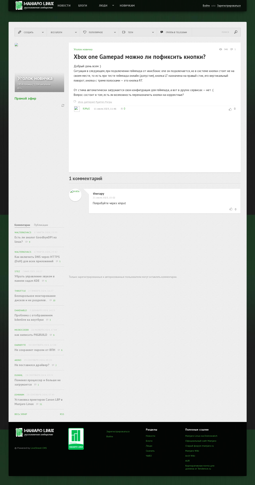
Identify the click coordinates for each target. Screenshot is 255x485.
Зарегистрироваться (229, 5)
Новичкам (127, 5)
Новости (64, 5)
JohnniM (19, 394)
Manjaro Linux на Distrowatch (201, 435)
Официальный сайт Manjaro (200, 440)
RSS (20, 88)
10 (54, 300)
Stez (17, 271)
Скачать (150, 450)
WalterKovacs (23, 232)
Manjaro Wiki (192, 450)
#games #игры (104, 101)
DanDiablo (21, 310)
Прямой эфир (25, 98)
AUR (187, 460)
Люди (103, 5)
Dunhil (19, 375)
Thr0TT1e (20, 290)
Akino (18, 360)
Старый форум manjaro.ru (199, 445)
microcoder (22, 329)
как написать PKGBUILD (31, 335)
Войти (206, 5)
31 (41, 404)
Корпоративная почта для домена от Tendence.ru (199, 467)
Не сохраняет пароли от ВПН (35, 350)
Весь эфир (21, 414)
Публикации (41, 225)
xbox (80, 101)
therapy (98, 193)
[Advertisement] (155, 139)
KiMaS (86, 108)
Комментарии (22, 225)
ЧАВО (149, 455)
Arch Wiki (190, 455)
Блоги (82, 5)
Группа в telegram (176, 32)
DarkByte (20, 344)
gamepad (89, 101)
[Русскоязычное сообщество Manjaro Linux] (34, 5)
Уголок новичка (83, 49)
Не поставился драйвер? (32, 365)
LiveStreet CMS (39, 447)
